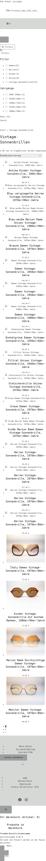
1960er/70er (15, 103)
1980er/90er (15, 111)
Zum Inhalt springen (11, 1)
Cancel (3, 120)
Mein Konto (25, 746)
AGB (25, 778)
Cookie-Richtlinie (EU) (25, 787)
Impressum (25, 784)
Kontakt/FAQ (26, 752)
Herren (12, 70)
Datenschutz (25, 781)
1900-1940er (15, 94)
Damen (12, 65)
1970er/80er (15, 107)
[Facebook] (19, 801)
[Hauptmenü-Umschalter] (8, 23)
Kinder (12, 74)
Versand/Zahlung (25, 749)
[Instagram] (26, 801)
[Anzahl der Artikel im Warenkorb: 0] (4, 40)
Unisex (12, 78)
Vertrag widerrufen (13, 757)
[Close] (6, 809)
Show (5, 117)
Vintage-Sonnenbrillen (21, 82)
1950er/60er (15, 99)
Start (3, 130)
